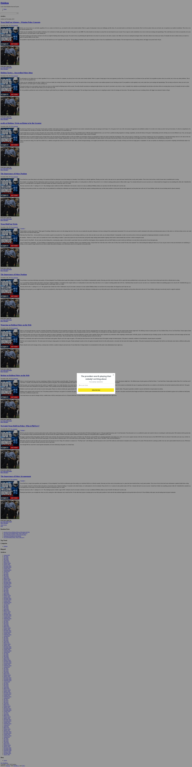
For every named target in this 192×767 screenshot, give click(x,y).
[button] (96, 377)
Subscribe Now (96, 390)
